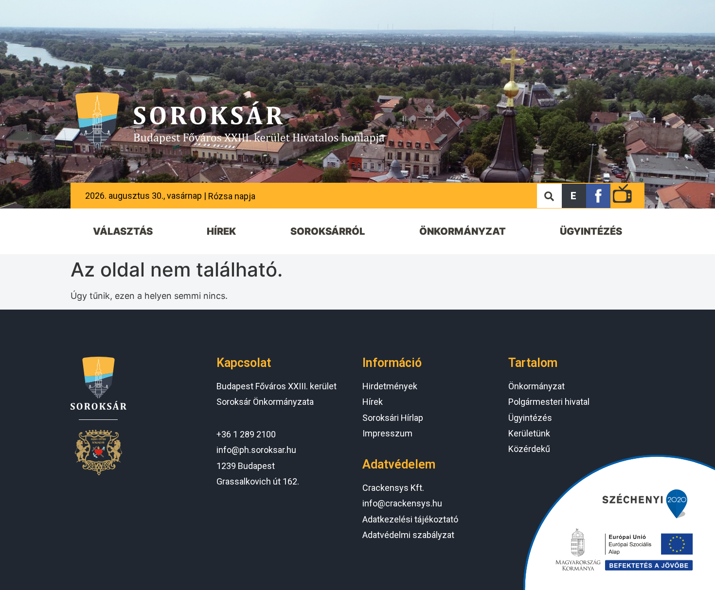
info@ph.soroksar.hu (256, 450)
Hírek (372, 402)
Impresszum (387, 433)
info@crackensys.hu (402, 503)
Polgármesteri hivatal (549, 402)
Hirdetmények (389, 386)
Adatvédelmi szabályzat (408, 535)
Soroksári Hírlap (392, 418)
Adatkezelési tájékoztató (410, 519)
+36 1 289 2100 (246, 434)
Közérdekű (529, 449)
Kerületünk (529, 433)
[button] (574, 196)
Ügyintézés (530, 418)
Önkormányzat (536, 386)
